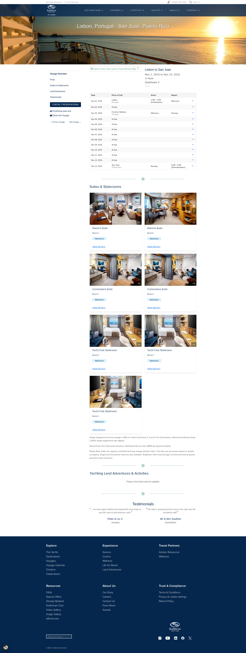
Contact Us (108, 601)
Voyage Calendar (55, 565)
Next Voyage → (75, 122)
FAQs (49, 592)
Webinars (164, 556)
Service (106, 552)
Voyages (51, 560)
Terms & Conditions (169, 592)
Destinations (53, 556)
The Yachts (52, 552)
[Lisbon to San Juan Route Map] (115, 69)
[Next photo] (139, 210)
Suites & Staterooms (59, 85)
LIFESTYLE (136, 10)
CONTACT (192, 10)
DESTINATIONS (93, 10)
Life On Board (109, 565)
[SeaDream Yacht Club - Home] (175, 626)
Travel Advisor (72, 2)
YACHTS (155, 10)
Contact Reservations (65, 104)
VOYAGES (115, 10)
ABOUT (173, 10)
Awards (106, 609)
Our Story (107, 592)
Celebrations (53, 574)
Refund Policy (166, 601)
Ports (52, 80)
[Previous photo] (92, 210)
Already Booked (53, 2)
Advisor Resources (169, 552)
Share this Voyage (60, 115)
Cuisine (106, 556)
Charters (50, 569)
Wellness (107, 560)
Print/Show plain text (61, 111)
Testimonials (55, 97)
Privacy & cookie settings (173, 596)
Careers (106, 596)
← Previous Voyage (57, 122)
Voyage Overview (58, 74)
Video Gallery (53, 609)
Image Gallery (53, 614)
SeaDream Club (54, 605)
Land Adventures (57, 91)
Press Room (108, 605)
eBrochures (52, 618)
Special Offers (53, 596)
